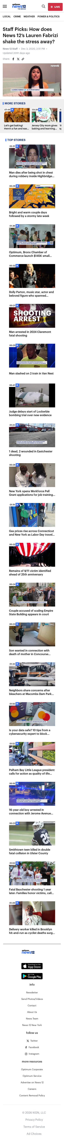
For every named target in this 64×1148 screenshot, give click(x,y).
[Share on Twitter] (18, 59)
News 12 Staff (10, 49)
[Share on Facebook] (13, 59)
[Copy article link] (23, 59)
